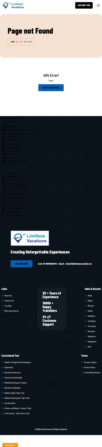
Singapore (92, 341)
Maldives (91, 316)
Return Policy (89, 367)
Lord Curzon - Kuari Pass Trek (16, 413)
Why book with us (11, 311)
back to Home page (51, 87)
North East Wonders (12, 387)
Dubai (90, 311)
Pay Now (8, 305)
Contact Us (9, 300)
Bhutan (91, 305)
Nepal (90, 300)
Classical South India (13, 377)
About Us (8, 295)
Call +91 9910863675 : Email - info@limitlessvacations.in (65, 263)
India (90, 295)
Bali (89, 346)
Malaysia (92, 336)
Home (13, 41)
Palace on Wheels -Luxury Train (17, 408)
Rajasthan (8, 367)
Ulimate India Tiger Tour (14, 393)
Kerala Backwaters (12, 372)
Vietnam (91, 331)
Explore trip (84, 5)
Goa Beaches (9, 403)
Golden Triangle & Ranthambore (17, 362)
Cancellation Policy (92, 372)
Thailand (91, 321)
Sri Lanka (92, 326)
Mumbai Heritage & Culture (15, 382)
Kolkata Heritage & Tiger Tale (16, 398)
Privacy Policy (90, 362)
